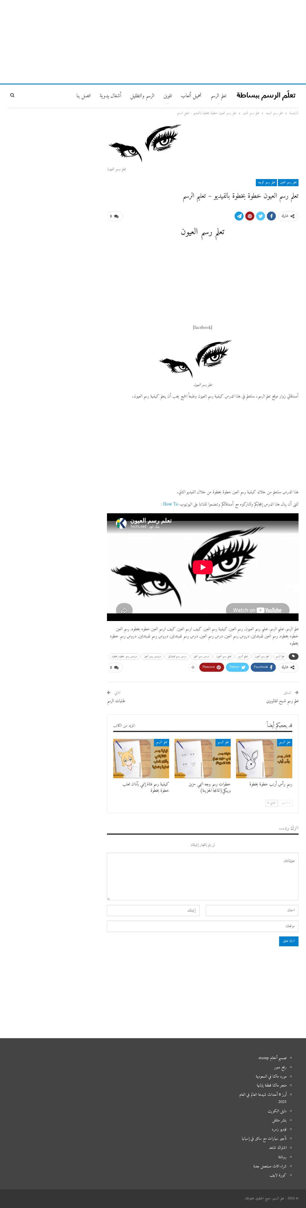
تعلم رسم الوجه (266, 182)
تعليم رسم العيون (223, 656)
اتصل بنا (83, 96)
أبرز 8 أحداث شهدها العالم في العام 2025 (263, 1098)
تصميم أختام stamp (272, 1058)
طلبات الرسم (116, 701)
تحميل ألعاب (191, 96)
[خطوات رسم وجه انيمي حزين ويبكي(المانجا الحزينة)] (203, 758)
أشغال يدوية (110, 96)
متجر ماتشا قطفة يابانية (272, 1085)
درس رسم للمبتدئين (177, 656)
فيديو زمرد (279, 1129)
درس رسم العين (201, 656)
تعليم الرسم (243, 656)
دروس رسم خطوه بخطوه (124, 656)
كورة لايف (278, 1175)
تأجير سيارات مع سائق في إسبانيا (264, 1138)
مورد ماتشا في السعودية (271, 1076)
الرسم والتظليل (142, 96)
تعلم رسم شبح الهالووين (282, 701)
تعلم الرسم (218, 96)
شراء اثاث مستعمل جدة (270, 1166)
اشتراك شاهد (278, 1148)
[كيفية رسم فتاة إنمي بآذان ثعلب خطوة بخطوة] (141, 758)
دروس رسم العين (152, 656)
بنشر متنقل (279, 1120)
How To (170, 504)
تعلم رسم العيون (262, 656)
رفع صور (280, 1067)
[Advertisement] (153, 42)
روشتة (282, 1157)
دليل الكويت (277, 1111)
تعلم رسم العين (288, 182)
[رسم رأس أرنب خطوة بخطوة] (264, 758)
